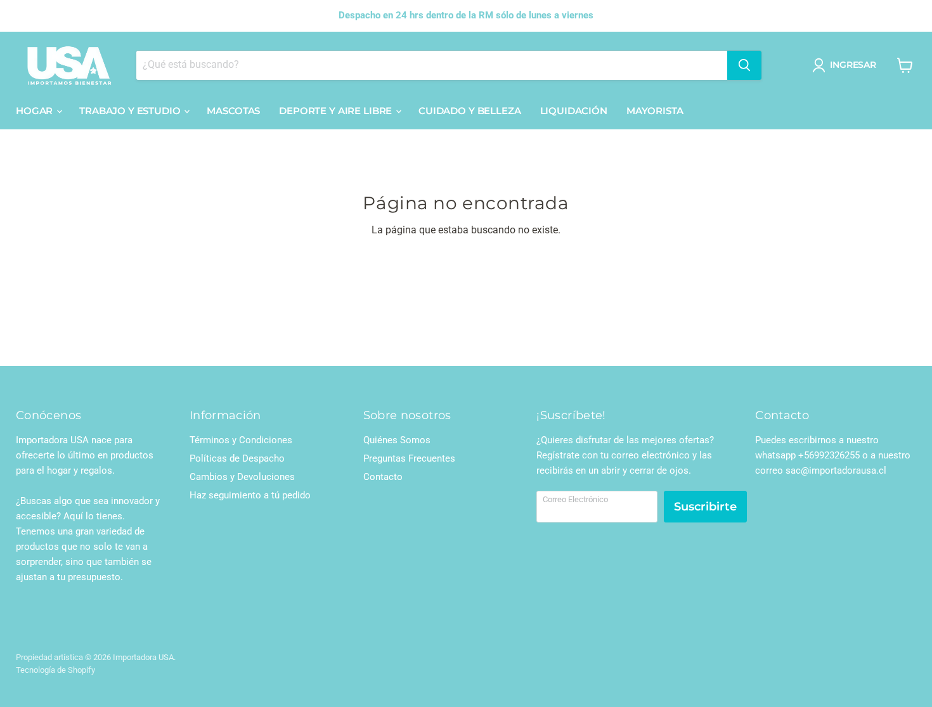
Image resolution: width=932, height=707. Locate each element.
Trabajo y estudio (131, 111)
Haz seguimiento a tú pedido (250, 495)
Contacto (383, 477)
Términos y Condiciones (241, 440)
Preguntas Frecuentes (409, 458)
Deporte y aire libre (336, 111)
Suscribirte (705, 507)
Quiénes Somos (396, 440)
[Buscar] (744, 65)
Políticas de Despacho (237, 458)
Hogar (35, 111)
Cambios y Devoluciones (242, 477)
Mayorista (654, 111)
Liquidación (573, 111)
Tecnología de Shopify (55, 670)
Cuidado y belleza (469, 111)
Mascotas (233, 111)
